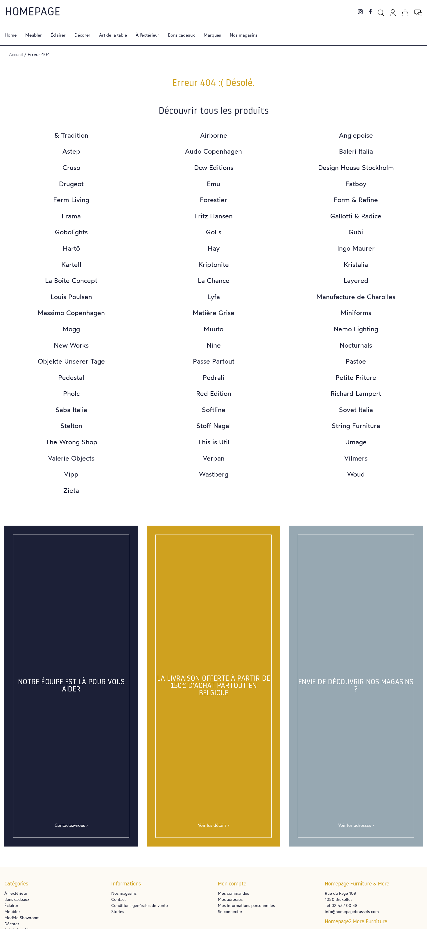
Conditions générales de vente (139, 905)
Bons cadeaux (181, 35)
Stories (117, 911)
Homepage (32, 12)
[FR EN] (418, 12)
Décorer (82, 35)
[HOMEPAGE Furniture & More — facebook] (370, 12)
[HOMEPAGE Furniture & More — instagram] (360, 12)
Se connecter (230, 911)
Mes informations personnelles (246, 905)
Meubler (33, 35)
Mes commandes (233, 893)
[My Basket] (405, 12)
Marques (212, 35)
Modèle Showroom (22, 917)
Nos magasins (243, 35)
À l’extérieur (147, 35)
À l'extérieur (15, 893)
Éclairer (58, 35)
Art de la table (113, 35)
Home (11, 35)
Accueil (16, 54)
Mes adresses (230, 899)
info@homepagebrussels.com (352, 911)
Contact (118, 899)
